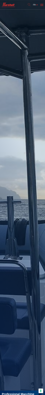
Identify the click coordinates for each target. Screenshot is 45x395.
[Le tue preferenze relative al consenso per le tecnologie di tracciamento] (41, 391)
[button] (41, 4)
